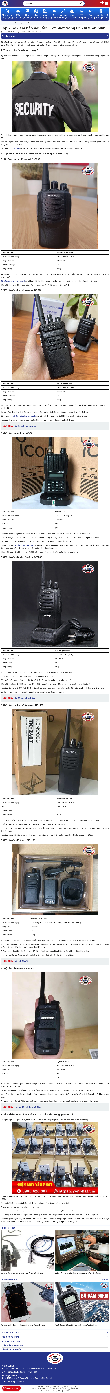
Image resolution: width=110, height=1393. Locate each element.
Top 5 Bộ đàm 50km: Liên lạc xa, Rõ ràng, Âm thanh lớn (76, 1325)
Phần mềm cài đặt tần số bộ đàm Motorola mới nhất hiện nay (78, 1273)
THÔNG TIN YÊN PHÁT (10, 1337)
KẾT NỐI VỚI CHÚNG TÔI (11, 1350)
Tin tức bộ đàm (31, 23)
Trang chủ (5, 23)
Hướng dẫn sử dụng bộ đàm (28, 1107)
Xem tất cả (104, 1280)
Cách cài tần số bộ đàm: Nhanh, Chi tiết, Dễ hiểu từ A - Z (22, 1273)
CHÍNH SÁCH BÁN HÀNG (11, 1333)
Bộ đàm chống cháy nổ (25, 426)
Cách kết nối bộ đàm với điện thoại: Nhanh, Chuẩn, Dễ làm (23, 1325)
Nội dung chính (9, 36)
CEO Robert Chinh (9, 32)
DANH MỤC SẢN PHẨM (11, 1341)
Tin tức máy (17, 23)
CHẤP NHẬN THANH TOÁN (12, 1345)
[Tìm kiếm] (81, 3)
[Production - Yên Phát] (5, 3)
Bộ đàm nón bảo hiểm (25, 698)
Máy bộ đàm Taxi (22, 961)
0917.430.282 (13, 1388)
